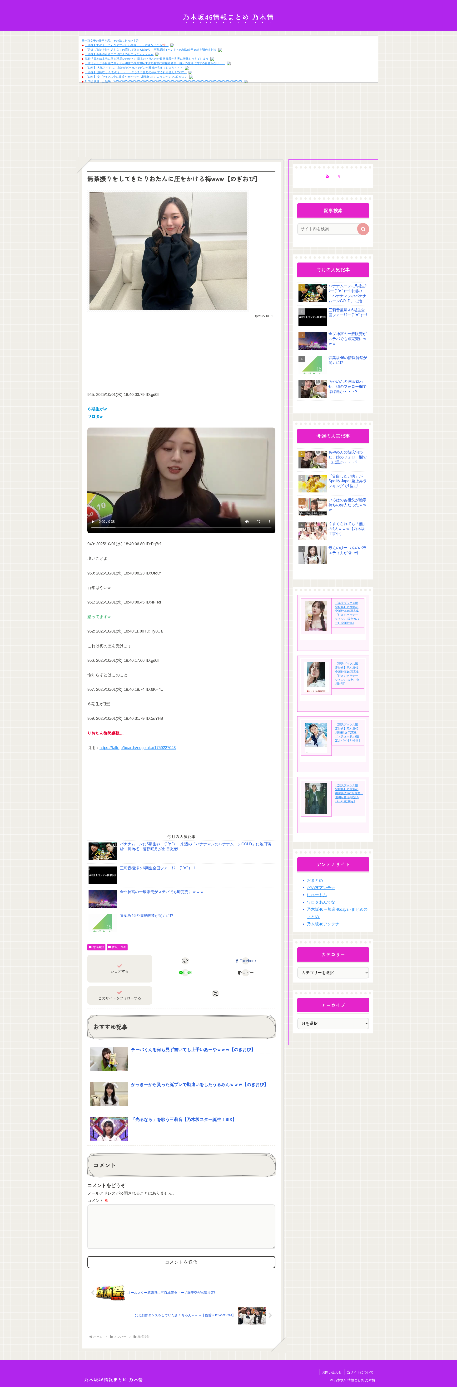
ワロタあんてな (321, 902)
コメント (98, 1200)
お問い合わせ (332, 1372)
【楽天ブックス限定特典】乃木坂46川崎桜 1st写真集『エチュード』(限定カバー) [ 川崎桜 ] (347, 732)
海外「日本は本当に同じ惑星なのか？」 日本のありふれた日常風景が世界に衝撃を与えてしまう (147, 58)
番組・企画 (119, 947)
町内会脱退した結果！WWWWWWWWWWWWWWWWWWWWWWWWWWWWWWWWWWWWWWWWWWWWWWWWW (163, 81)
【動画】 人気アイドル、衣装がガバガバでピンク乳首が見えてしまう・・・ (134, 67)
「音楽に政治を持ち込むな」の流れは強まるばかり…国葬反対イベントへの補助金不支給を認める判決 (150, 49)
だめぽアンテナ (321, 888)
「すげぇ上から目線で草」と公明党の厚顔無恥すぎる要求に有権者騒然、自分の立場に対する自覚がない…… (155, 63)
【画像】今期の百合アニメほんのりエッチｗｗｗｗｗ (119, 54)
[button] (245, 973)
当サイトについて (360, 1372)
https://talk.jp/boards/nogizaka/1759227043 (137, 747)
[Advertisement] (114, 120)
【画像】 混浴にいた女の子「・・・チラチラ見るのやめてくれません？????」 (136, 72)
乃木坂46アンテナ (323, 924)
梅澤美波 (98, 947)
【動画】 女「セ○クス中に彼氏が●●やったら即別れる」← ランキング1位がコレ (136, 76)
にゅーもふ (317, 895)
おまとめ (315, 880)
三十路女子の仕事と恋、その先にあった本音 (110, 40)
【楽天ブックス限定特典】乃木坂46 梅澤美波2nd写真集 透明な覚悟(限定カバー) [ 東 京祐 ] (349, 793)
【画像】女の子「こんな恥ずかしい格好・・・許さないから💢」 (127, 45)
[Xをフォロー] (215, 993)
